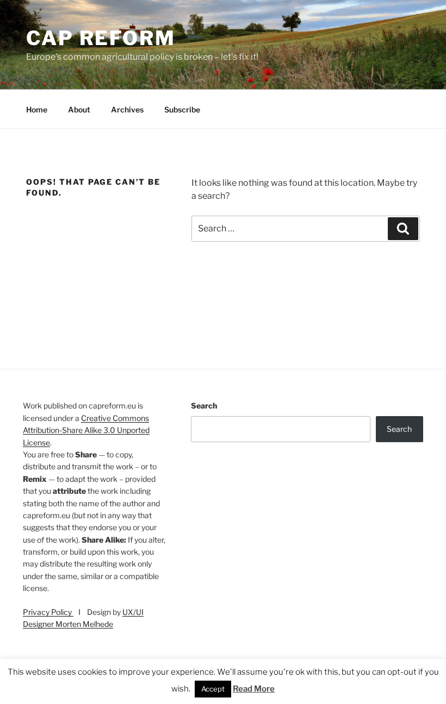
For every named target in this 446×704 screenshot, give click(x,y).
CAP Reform (101, 38)
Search (204, 405)
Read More (254, 689)
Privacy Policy (48, 612)
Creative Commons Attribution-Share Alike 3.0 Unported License (86, 430)
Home (36, 109)
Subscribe (182, 109)
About (79, 109)
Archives (127, 109)
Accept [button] (213, 688)
